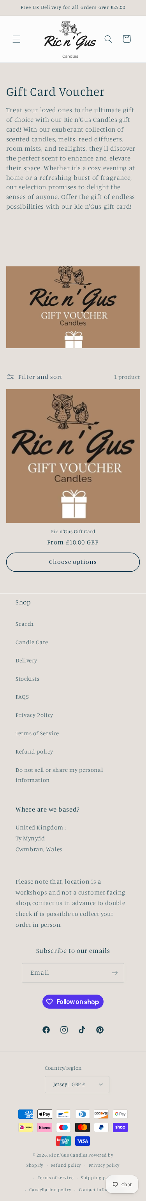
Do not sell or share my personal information (59, 774)
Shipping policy (98, 1177)
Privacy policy (104, 1165)
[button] (16, 39)
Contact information (102, 1189)
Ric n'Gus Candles (68, 1155)
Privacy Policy (34, 714)
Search (25, 623)
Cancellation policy (50, 1189)
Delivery (26, 660)
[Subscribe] (114, 972)
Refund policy (34, 751)
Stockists (28, 678)
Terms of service (56, 1177)
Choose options (73, 561)
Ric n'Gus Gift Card (73, 531)
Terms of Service (37, 733)
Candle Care (32, 642)
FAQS (22, 696)
